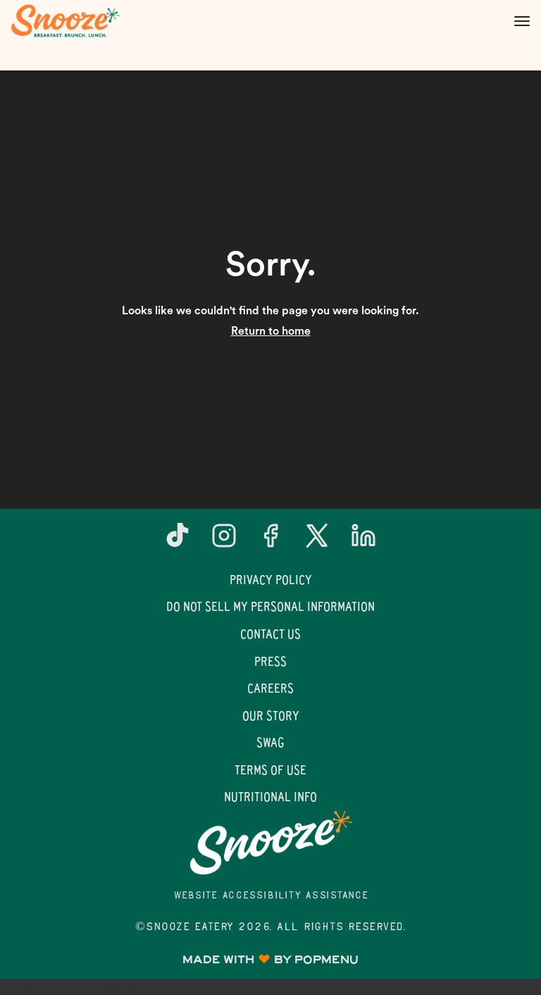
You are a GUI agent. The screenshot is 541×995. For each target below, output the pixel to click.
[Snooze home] (74, 21)
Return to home (271, 331)
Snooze (270, 843)
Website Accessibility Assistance (270, 896)
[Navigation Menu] (521, 21)
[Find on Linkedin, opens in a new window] (363, 541)
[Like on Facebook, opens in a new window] (270, 541)
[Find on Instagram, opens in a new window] (224, 541)
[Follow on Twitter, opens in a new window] (317, 541)
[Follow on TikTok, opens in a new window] (177, 541)
